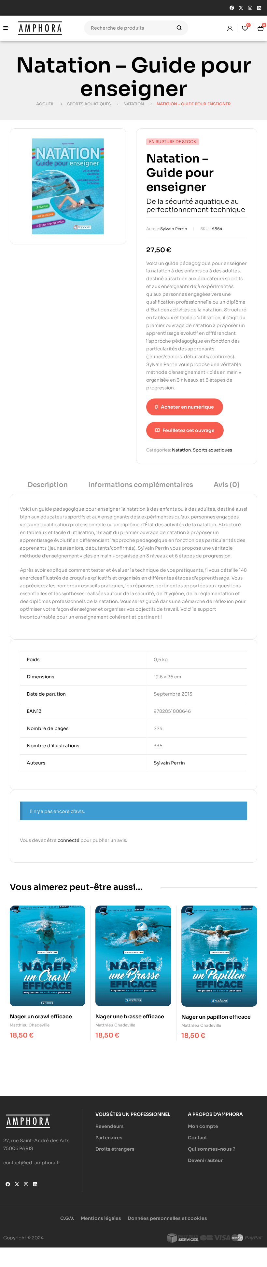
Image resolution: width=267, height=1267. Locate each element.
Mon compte (203, 1126)
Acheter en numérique (187, 407)
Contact (197, 1138)
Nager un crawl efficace (41, 1016)
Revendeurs (109, 1126)
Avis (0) (227, 485)
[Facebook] (231, 7)
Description (48, 485)
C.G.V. (67, 1218)
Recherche (179, 27)
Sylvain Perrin (173, 228)
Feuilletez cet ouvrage (188, 430)
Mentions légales (101, 1218)
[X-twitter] (241, 7)
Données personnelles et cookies (167, 1218)
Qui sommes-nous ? (211, 1149)
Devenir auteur (205, 1160)
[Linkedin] (259, 7)
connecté (68, 840)
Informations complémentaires (140, 485)
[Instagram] (250, 7)
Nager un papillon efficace (216, 1016)
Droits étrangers (114, 1149)
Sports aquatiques (89, 103)
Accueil (45, 103)
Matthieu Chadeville (29, 1025)
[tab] (47, 487)
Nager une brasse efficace (129, 1016)
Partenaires (108, 1138)
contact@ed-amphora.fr (31, 1163)
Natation (133, 103)
